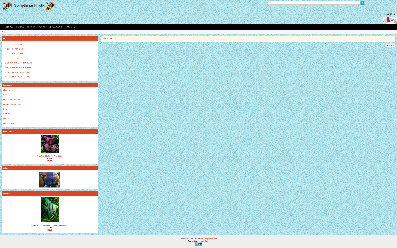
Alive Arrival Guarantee (11, 99)
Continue (391, 45)
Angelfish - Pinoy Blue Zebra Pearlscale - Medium (49, 225)
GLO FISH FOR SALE (13, 58)
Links (5, 109)
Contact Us (7, 114)
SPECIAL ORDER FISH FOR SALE (18, 67)
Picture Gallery (8, 123)
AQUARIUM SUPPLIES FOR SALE (18, 77)
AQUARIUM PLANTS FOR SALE (17, 72)
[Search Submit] (362, 3)
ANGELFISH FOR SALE (14, 49)
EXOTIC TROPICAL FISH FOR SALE (18, 63)
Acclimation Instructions (12, 104)
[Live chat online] (390, 20)
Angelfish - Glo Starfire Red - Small (49, 156)
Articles (6, 118)
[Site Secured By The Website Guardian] (198, 244)
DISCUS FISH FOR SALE (14, 44)
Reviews (6, 95)
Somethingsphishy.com (208, 238)
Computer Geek (203, 241)
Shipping (6, 90)
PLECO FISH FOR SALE (14, 53)
